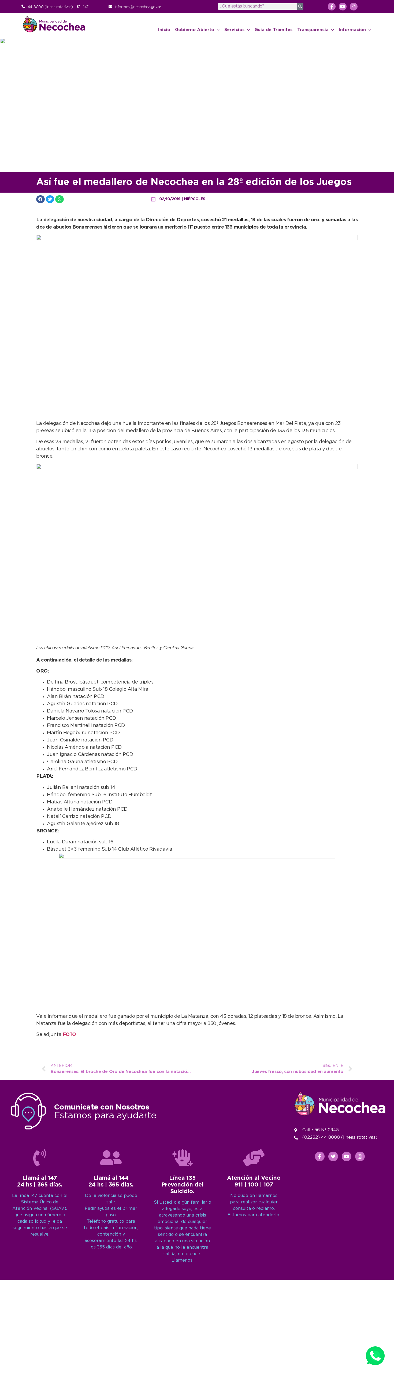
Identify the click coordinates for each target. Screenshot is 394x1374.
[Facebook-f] (332, 6)
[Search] (300, 6)
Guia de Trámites (273, 30)
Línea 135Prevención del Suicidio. (182, 1185)
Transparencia (313, 30)
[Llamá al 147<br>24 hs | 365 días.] (39, 1157)
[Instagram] (354, 6)
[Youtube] (343, 6)
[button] (40, 199)
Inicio (164, 30)
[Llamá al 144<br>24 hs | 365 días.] (111, 1157)
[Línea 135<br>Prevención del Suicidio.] (182, 1157)
